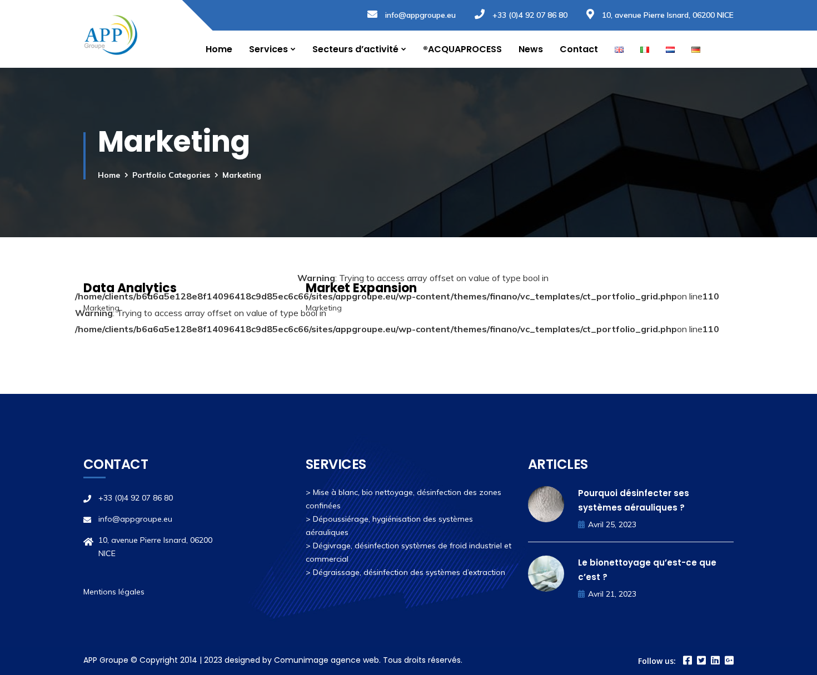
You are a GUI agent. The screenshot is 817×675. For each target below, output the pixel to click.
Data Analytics (130, 288)
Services (268, 49)
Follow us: (657, 661)
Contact (579, 49)
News (531, 49)
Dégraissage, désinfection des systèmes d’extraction (409, 572)
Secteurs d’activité (355, 49)
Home (219, 49)
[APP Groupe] (110, 34)
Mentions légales (114, 592)
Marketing (101, 308)
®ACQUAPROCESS (462, 49)
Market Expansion (361, 288)
